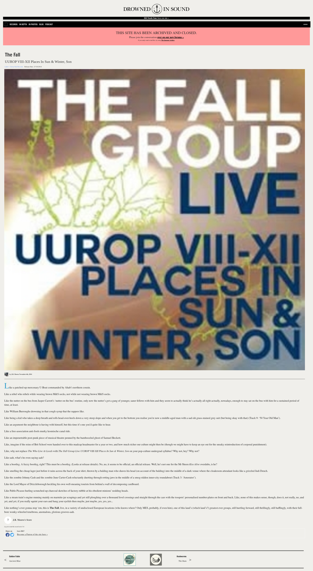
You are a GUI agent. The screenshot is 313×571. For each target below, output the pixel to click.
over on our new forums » (170, 37)
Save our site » (156, 18)
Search (305, 24)
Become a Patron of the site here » (32, 534)
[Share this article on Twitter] (12, 535)
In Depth (23, 24)
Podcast (49, 24)
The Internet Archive (167, 40)
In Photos (33, 24)
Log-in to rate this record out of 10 (14, 527)
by (14, 374)
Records (13, 24)
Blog (41, 24)
